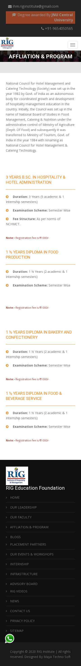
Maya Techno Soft (57, 657)
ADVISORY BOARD (23, 584)
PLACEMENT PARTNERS (27, 544)
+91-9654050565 (58, 28)
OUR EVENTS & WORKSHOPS (31, 554)
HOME (14, 497)
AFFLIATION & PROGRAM (28, 527)
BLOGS (15, 537)
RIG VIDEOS (18, 591)
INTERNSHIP (19, 564)
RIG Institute (46, 651)
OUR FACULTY (20, 517)
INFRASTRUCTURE (23, 574)
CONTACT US (19, 611)
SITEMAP (16, 631)
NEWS (14, 601)
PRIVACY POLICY (22, 621)
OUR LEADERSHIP (23, 507)
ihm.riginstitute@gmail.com (35, 6)
